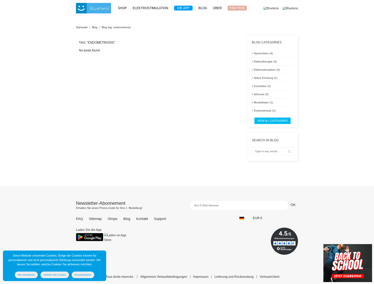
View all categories (272, 120)
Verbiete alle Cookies (54, 274)
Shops (112, 219)
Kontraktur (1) (262, 86)
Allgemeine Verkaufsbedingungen (163, 276)
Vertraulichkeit (269, 276)
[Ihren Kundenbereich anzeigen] (271, 8)
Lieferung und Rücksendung (234, 276)
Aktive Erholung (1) (265, 77)
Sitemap (95, 219)
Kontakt (142, 219)
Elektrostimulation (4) (267, 69)
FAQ (79, 219)
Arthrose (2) (261, 94)
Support (160, 219)
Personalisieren (83, 274)
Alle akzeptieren (26, 274)
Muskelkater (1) (263, 102)
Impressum (200, 276)
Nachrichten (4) (263, 53)
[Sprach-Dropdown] (243, 218)
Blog (126, 219)
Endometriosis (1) (265, 110)
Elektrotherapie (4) (265, 61)
